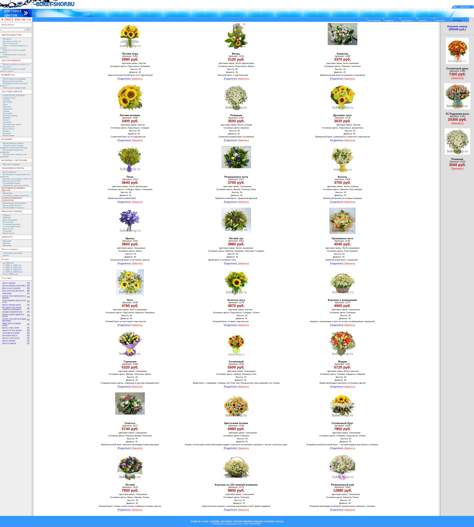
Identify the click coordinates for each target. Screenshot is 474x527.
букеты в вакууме (9, 343)
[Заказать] (137, 78)
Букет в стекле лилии (10, 328)
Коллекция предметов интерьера (11, 151)
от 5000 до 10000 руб (13, 272)
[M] (28, 283)
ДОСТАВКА (226, 521)
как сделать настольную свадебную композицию (11, 308)
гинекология (6, 293)
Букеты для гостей (11, 181)
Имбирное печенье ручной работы (13, 84)
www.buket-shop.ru (9, 335)
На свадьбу (8, 222)
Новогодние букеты (12, 205)
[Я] (28, 335)
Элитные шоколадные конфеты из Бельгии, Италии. (14, 146)
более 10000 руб (10, 274)
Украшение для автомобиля (16, 185)
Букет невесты (9, 172)
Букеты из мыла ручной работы (12, 51)
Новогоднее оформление (14, 88)
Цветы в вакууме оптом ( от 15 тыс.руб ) (14, 65)
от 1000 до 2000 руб (12, 265)
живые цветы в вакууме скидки (11, 324)
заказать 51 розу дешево (12, 330)
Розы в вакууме (10, 43)
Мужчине (7, 241)
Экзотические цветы (12, 124)
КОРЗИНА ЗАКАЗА (273, 521)
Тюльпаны (8, 113)
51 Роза (6, 100)
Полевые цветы (10, 115)
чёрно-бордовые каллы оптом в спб (13, 301)
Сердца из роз (9, 98)
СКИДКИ (214, 521)
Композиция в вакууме (13, 207)
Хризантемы (8, 126)
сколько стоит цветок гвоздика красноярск (14, 320)
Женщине (7, 245)
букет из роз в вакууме (11, 288)
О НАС (205, 521)
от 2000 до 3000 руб (12, 267)
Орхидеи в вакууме (12, 41)
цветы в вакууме (8, 283)
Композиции (8, 135)
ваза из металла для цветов (13, 291)
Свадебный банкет (11, 183)
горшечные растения (12, 253)
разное (6, 255)
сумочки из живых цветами (16, 195)
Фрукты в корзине (11, 164)
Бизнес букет (9, 233)
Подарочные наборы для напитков (13, 155)
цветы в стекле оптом (10, 338)
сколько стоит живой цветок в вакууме (14, 297)
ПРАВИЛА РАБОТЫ (253, 521)
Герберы (7, 117)
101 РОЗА (7, 102)
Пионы (6, 131)
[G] (28, 293)
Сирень (6, 111)
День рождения (10, 220)
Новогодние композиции (14, 79)
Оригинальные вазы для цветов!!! (13, 55)
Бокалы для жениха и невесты (17, 179)
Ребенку (6, 243)
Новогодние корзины (13, 81)
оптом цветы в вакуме (11, 333)
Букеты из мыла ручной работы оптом (12, 70)
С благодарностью (11, 226)
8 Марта (7, 215)
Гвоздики (7, 122)
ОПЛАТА (238, 521)
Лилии (6, 120)
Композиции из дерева (13, 143)
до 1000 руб (8, 263)
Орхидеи (7, 106)
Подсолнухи (8, 129)
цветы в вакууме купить (11, 305)
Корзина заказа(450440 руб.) (457, 28)
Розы (5, 104)
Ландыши (7, 109)
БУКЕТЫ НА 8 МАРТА (14, 95)
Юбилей (6, 217)
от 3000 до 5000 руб (12, 269)
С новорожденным (11, 224)
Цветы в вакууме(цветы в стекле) (13, 46)
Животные (8, 193)
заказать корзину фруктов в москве (13, 315)
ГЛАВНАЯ (195, 521)
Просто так (8, 228)
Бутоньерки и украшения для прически (15, 175)
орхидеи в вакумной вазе (12, 312)
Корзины (7, 133)
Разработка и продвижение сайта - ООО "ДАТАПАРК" (237, 524)
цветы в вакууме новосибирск (14, 285)
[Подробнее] (124, 78)
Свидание (7, 231)
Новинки (7, 39)
